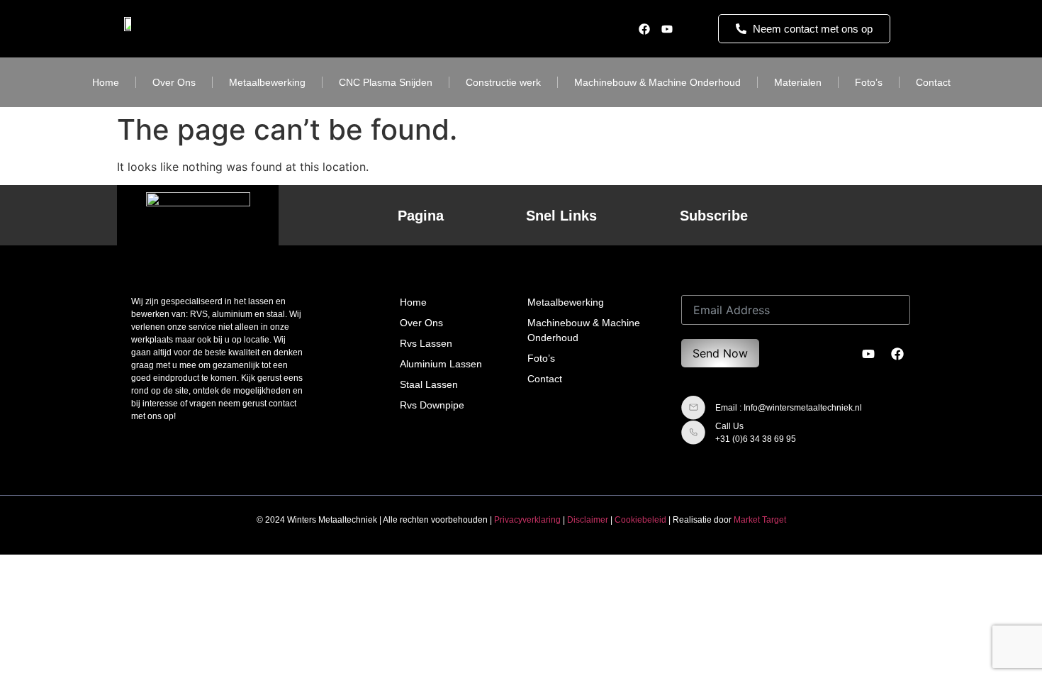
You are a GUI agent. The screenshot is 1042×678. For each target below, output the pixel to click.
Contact (933, 82)
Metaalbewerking (267, 82)
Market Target (760, 520)
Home (105, 82)
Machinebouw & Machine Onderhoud (657, 82)
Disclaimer (587, 520)
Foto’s (869, 82)
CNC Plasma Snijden (385, 82)
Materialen (798, 82)
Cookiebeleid (640, 520)
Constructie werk (503, 82)
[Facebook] (644, 29)
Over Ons (174, 82)
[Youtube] (667, 29)
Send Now (720, 353)
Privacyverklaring (527, 520)
